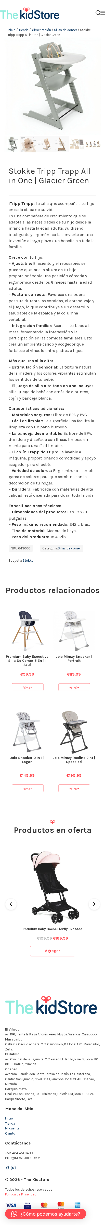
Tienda (24, 30)
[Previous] (11, 904)
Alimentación (41, 30)
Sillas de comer (65, 30)
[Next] (94, 904)
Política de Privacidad (20, 1194)
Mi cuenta (12, 1128)
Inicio (12, 30)
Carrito (10, 1133)
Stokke (28, 560)
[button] (45, 1214)
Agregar (28, 687)
